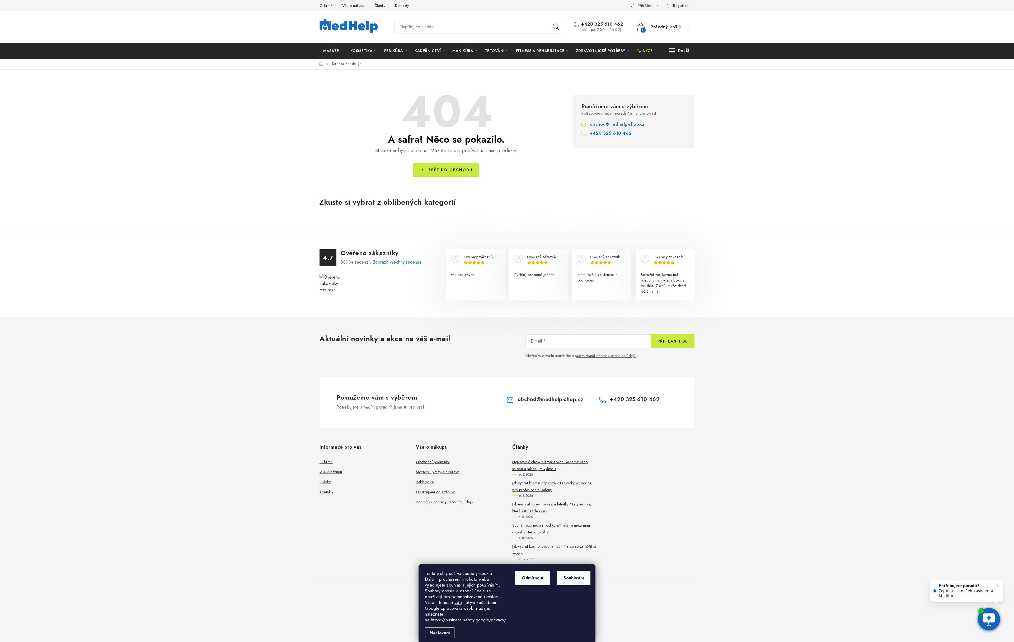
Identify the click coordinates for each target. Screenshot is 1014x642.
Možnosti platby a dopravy (437, 472)
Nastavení (440, 633)
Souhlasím (574, 578)
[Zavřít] (997, 585)
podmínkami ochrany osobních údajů (605, 355)
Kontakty (402, 5)
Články (380, 5)
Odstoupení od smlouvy (435, 492)
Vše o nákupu (353, 5)
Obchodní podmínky (433, 462)
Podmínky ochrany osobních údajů (444, 502)
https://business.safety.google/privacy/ (468, 620)
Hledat (555, 27)
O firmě (326, 5)
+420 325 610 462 (601, 24)
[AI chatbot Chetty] (989, 619)
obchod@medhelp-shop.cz (617, 124)
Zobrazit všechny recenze (397, 262)
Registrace (681, 5)
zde (458, 602)
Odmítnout (532, 578)
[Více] (679, 51)
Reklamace (425, 482)
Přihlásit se (673, 341)
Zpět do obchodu (450, 169)
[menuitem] (333, 51)
